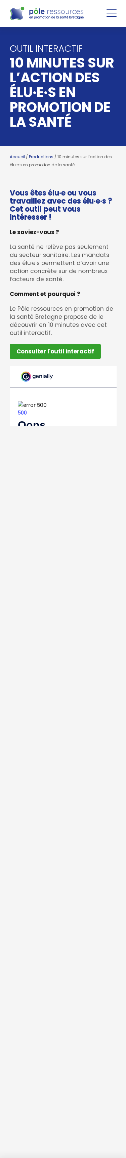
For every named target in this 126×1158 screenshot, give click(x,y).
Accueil (17, 157)
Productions (41, 157)
